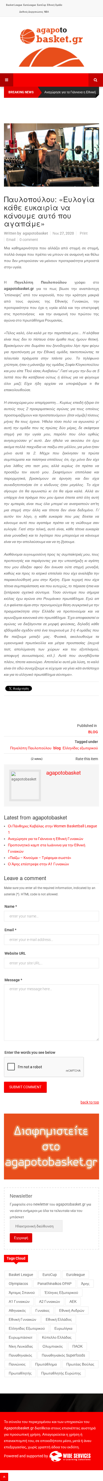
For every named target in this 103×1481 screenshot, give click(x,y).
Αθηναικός (17, 1310)
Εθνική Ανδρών (71, 1310)
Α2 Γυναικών (49, 1301)
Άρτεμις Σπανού (22, 1292)
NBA (46, 12)
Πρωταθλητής (20, 1373)
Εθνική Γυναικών (22, 1319)
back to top (90, 1102)
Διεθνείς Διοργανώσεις (31, 12)
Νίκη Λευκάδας (21, 1346)
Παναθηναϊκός (20, 1355)
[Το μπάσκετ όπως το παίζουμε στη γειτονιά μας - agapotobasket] (51, 46)
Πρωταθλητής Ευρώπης (61, 1373)
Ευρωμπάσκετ (20, 1337)
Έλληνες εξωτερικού (61, 1292)
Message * (13, 980)
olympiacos (18, 1283)
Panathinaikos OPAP (55, 1283)
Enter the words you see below (29, 1052)
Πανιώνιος (17, 1364)
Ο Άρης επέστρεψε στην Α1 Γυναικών (38, 864)
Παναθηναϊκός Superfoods (63, 1355)
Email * (10, 930)
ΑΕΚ (73, 1301)
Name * (10, 906)
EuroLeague (29, 5)
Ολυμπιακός (53, 1346)
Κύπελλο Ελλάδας (57, 1337)
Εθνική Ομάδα (54, 5)
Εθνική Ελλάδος (59, 1319)
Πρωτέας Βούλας (80, 1364)
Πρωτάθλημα (46, 1364)
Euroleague (75, 1275)
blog (57, 748)
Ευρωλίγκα (63, 1328)
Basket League (14, 5)
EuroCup (41, 5)
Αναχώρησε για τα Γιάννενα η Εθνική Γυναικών (45, 839)
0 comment (29, 239)
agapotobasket (35, 233)
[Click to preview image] (51, 155)
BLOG (93, 732)
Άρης (85, 1283)
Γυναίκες (42, 1310)
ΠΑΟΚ (77, 1346)
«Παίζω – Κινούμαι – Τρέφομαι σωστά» (39, 858)
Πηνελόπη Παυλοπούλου (31, 748)
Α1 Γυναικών (19, 1301)
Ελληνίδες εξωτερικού (80, 748)
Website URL (15, 953)
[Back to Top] (4, 1477)
